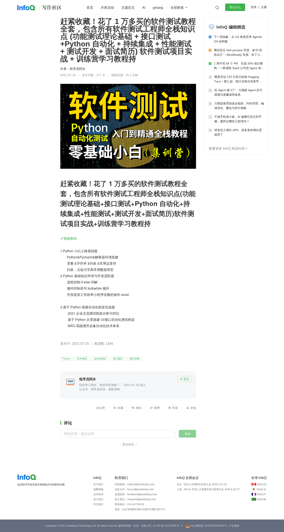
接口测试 (118, 358)
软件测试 (82, 358)
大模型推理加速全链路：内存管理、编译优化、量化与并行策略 (239, 106)
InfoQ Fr (261, 494)
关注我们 (98, 504)
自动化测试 (100, 358)
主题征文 (128, 7)
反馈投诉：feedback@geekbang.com (136, 494)
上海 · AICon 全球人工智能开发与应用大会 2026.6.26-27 (208, 489)
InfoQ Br (261, 499)
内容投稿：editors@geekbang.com (134, 484)
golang (158, 7)
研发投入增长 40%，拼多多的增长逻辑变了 (238, 132)
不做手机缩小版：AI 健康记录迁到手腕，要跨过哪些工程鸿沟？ (238, 119)
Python (66, 358)
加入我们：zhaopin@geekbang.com (135, 499)
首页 (89, 7)
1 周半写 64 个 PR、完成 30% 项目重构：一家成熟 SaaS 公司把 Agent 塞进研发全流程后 (239, 66)
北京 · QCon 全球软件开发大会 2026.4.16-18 (202, 484)
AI (143, 7)
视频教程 (70, 238)
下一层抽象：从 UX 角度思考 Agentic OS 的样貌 (238, 39)
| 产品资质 (233, 525)
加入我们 (98, 499)
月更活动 (107, 7)
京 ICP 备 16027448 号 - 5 (168, 525)
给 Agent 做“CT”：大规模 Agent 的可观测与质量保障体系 (238, 92)
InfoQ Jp (261, 489)
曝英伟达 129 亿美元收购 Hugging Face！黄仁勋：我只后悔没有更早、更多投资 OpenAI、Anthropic (238, 79)
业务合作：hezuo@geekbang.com (134, 489)
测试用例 (135, 358)
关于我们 (98, 484)
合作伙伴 (98, 494)
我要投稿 (98, 489)
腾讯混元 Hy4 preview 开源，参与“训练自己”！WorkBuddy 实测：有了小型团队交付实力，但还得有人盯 (238, 52)
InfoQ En (262, 484)
